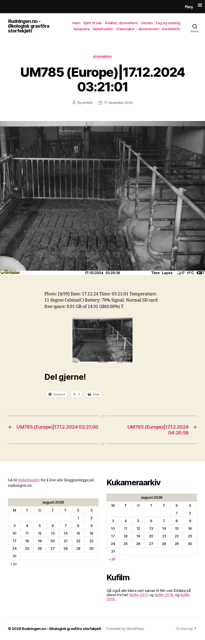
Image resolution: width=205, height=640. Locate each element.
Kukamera (82, 29)
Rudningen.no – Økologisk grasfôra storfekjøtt (61, 629)
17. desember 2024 (118, 103)
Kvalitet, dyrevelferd (121, 23)
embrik (87, 103)
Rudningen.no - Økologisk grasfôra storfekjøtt (28, 26)
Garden (147, 23)
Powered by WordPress (125, 629)
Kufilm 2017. (138, 595)
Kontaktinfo (171, 29)
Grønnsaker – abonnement (137, 29)
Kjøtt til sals (92, 23)
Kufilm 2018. (164, 595)
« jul (13, 564)
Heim (76, 23)
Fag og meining (168, 23)
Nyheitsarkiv (103, 29)
